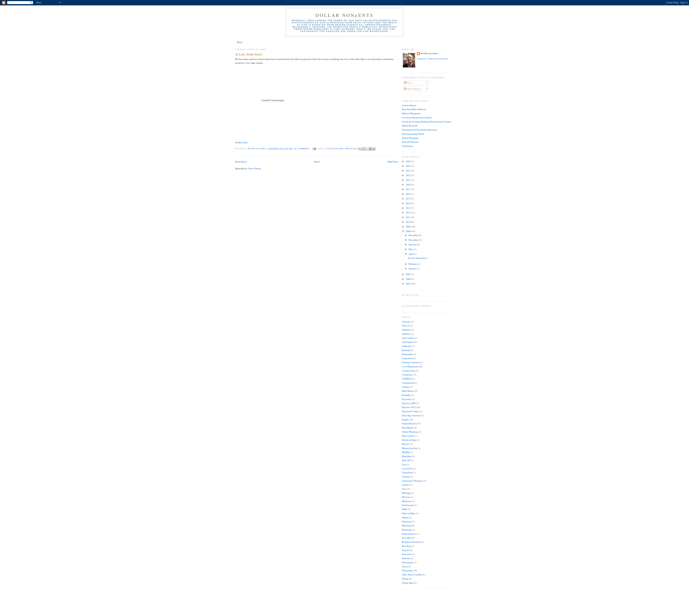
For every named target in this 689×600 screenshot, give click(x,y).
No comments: (302, 149)
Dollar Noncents (410, 125)
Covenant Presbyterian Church (417, 117)
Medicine (406, 501)
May (411, 249)
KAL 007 (406, 460)
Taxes (404, 566)
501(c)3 (405, 325)
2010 (408, 221)
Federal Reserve (409, 423)
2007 (408, 274)
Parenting (406, 521)
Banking (406, 350)
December (414, 235)
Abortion (406, 329)
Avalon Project (409, 105)
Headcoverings (409, 439)
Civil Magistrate (410, 366)
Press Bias (351, 149)
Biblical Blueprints (411, 113)
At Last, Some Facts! (249, 54)
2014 (408, 203)
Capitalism (407, 358)
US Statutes (407, 146)
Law (404, 464)
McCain (406, 497)
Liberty (405, 484)
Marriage (406, 493)
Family (405, 419)
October (413, 244)
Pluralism (406, 525)
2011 (408, 217)
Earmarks (406, 395)
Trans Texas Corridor (412, 574)
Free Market (408, 427)
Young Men (407, 582)
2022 (408, 175)
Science (405, 550)
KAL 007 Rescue (410, 141)
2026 (408, 161)
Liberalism (407, 472)
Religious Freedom (411, 541)
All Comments (413, 88)
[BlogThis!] (363, 149)
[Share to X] (367, 149)
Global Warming (410, 431)
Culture (405, 387)
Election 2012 (409, 407)
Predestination (409, 533)
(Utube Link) (241, 142)
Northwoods (408, 505)
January (413, 268)
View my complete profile (432, 59)
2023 (408, 170)
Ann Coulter (408, 338)
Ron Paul (406, 546)
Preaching (407, 529)
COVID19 (406, 378)
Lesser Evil (407, 468)
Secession (406, 554)
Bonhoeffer (407, 354)
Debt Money (408, 390)
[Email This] (360, 149)
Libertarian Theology (412, 480)
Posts (409, 82)
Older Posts (392, 161)
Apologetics (408, 341)
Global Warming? (410, 138)
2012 (408, 212)
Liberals (406, 476)
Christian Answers (411, 362)
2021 (408, 180)
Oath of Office (408, 513)
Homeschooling (409, 448)
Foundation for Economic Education (419, 129)
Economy (406, 399)
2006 (408, 279)
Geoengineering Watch (413, 133)
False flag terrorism (411, 415)
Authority (406, 346)
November (414, 239)
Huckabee (407, 456)
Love (404, 488)
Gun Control (408, 435)
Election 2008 (335, 149)
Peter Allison (429, 54)
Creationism (408, 382)
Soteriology (407, 562)
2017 (408, 189)
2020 (408, 184)
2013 (408, 208)
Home (240, 42)
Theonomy (407, 570)
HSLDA (405, 452)
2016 (408, 194)
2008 (408, 231)
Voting (405, 578)
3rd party (406, 321)
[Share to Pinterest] (374, 149)
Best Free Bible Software (414, 109)
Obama (405, 517)
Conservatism (408, 370)
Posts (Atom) (254, 168)
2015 (408, 198)
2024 (408, 166)
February (413, 263)
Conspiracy (407, 374)
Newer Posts (241, 161)
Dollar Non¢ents (344, 15)
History (405, 444)
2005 (408, 283)
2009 (408, 226)
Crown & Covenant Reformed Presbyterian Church (426, 121)
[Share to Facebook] (370, 149)
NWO (404, 509)
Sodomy (406, 558)
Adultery (406, 333)
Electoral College (410, 411)
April (411, 253)
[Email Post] (314, 149)
